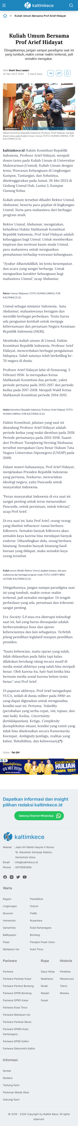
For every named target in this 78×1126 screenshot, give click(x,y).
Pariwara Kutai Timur (15, 1007)
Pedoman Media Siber (16, 1092)
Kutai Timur (36, 949)
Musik (44, 985)
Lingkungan (10, 906)
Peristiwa (65, 971)
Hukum (34, 906)
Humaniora (9, 920)
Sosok (44, 1000)
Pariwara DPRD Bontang (17, 993)
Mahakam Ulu (11, 949)
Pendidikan (36, 898)
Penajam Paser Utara (42, 942)
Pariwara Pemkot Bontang (18, 985)
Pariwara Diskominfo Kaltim (19, 1048)
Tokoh (63, 985)
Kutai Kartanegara (40, 927)
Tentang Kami (11, 1085)
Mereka (64, 993)
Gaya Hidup (48, 971)
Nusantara (36, 920)
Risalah (45, 993)
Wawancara (67, 978)
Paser (6, 942)
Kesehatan (47, 978)
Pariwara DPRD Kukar (15, 1000)
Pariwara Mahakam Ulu (16, 1014)
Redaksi (7, 1077)
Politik (33, 913)
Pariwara (8, 971)
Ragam (7, 898)
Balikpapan (9, 934)
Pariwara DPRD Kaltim (16, 1041)
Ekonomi (8, 913)
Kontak (7, 1070)
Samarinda (9, 927)
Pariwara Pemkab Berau (17, 1021)
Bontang (35, 934)
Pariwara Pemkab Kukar (17, 978)
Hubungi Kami (11, 1099)
